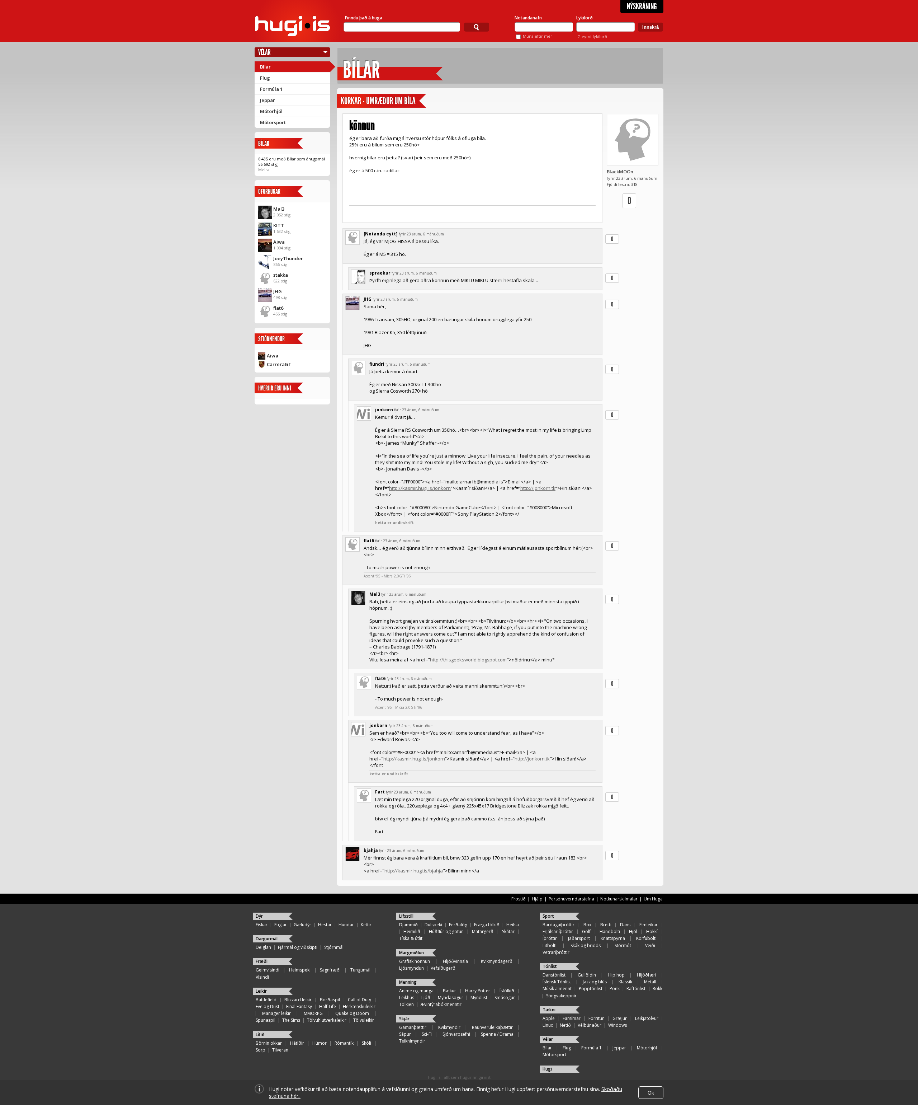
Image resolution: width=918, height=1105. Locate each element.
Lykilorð (584, 18)
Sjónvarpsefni (456, 1034)
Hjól (633, 931)
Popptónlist (590, 988)
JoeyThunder (288, 258)
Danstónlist (554, 975)
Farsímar (572, 1018)
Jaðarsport (579, 938)
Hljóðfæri (646, 975)
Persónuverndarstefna (571, 899)
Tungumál (360, 970)
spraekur (380, 273)
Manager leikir (276, 1013)
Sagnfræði (330, 970)
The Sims (291, 1020)
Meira (263, 169)
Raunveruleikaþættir (492, 1027)
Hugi (547, 1069)
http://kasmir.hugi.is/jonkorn (420, 488)
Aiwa (279, 242)
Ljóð (425, 997)
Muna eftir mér (537, 36)
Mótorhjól (271, 111)
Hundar (346, 925)
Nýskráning (642, 6)
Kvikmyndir (449, 1027)
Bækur (449, 991)
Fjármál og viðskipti (297, 947)
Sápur (405, 1034)
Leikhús (406, 997)
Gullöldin (587, 975)
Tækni (549, 1010)
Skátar (508, 931)
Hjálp (537, 899)
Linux (548, 1025)
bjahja (371, 850)
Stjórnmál (334, 947)
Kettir (366, 925)
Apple (549, 1018)
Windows (617, 1025)
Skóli (366, 1043)
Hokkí (652, 931)
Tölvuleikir (363, 1020)
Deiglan (263, 947)
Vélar (264, 52)
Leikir (261, 991)
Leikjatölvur (646, 1018)
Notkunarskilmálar (619, 899)
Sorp (260, 1050)
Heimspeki (300, 970)
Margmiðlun (411, 953)
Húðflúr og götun (446, 931)
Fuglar (280, 925)
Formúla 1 (271, 89)
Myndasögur (450, 997)
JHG (277, 291)
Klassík (625, 982)
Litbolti (550, 945)
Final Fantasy (299, 1006)
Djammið (408, 925)
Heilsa (512, 925)
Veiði (650, 945)
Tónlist (550, 966)
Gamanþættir (412, 1027)
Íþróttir (550, 938)
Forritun (596, 1018)
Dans (625, 925)
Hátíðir (297, 1043)
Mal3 (278, 209)
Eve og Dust (267, 1006)
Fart (380, 792)
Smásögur (505, 997)
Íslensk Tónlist (557, 982)
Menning (408, 982)
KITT (278, 225)
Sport (548, 916)
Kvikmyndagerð (496, 961)
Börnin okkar (269, 1043)
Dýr (259, 916)
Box (587, 925)
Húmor (319, 1043)
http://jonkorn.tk (537, 488)
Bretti (605, 925)
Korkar (351, 101)
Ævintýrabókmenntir (441, 1004)
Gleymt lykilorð (592, 36)
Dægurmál (267, 939)
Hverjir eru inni (274, 388)
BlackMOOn (620, 171)
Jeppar (267, 100)
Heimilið (411, 931)
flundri (376, 364)
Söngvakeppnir (561, 996)
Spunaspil (265, 1020)
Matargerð (482, 931)
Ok (651, 1092)
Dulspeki (433, 925)
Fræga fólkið (487, 925)
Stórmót (623, 945)
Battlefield (266, 1000)
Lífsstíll (406, 916)
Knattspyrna (613, 938)
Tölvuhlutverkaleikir (326, 1020)
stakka (280, 275)
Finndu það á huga (363, 18)
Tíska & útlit (410, 938)
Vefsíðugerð (443, 968)
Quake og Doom (352, 1013)
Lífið (260, 1034)
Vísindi (262, 977)
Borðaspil (330, 1000)
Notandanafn (528, 18)
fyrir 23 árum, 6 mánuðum (421, 234)
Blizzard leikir (298, 1000)
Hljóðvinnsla (455, 961)
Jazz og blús (595, 982)
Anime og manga (416, 991)
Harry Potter (477, 991)
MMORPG (313, 1013)
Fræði (262, 961)
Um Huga (653, 899)
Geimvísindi (267, 970)
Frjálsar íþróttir (558, 931)
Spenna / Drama (497, 1034)
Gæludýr (302, 925)
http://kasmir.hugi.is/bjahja (413, 870)
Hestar (325, 925)
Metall (650, 982)
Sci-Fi (427, 1034)
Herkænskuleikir (359, 1006)
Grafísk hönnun (414, 961)
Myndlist (478, 997)
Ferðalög (458, 925)
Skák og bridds (586, 945)
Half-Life (327, 1006)
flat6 (278, 308)
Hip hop (616, 975)
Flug (265, 78)
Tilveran (280, 1050)
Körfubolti (646, 938)
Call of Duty (359, 1000)
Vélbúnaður (589, 1025)
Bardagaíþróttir (558, 925)
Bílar (265, 67)
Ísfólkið (507, 991)
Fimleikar (648, 925)
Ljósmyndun (411, 968)
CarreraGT (279, 364)
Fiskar (262, 925)
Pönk (615, 988)
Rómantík (344, 1043)
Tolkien (406, 1004)
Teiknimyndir (412, 1041)
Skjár (404, 1019)
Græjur (619, 1018)
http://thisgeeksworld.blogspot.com (468, 659)
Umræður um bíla (391, 101)
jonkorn (384, 410)
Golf (586, 931)
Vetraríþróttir (556, 952)
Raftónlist (635, 988)
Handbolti (610, 931)
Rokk (657, 988)
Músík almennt (557, 988)
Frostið (518, 899)
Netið (565, 1025)
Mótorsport (273, 122)
